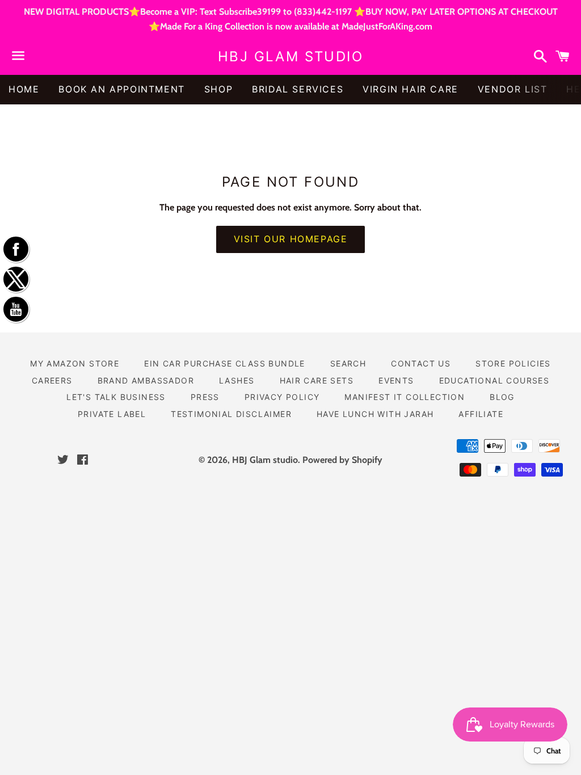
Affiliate (480, 414)
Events (396, 380)
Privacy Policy (282, 397)
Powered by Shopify (342, 459)
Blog (502, 397)
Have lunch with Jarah (375, 414)
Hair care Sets (317, 380)
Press (205, 397)
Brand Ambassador (146, 380)
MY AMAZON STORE (74, 363)
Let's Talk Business (116, 397)
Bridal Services (297, 89)
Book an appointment (121, 89)
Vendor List (513, 89)
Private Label (112, 414)
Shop (218, 89)
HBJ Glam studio (290, 56)
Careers (52, 380)
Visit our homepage (291, 239)
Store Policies (513, 363)
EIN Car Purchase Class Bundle (224, 363)
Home (24, 89)
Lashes (236, 380)
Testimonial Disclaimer (231, 414)
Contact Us (421, 363)
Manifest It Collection (404, 397)
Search (348, 363)
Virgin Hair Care (410, 89)
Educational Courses (494, 380)
